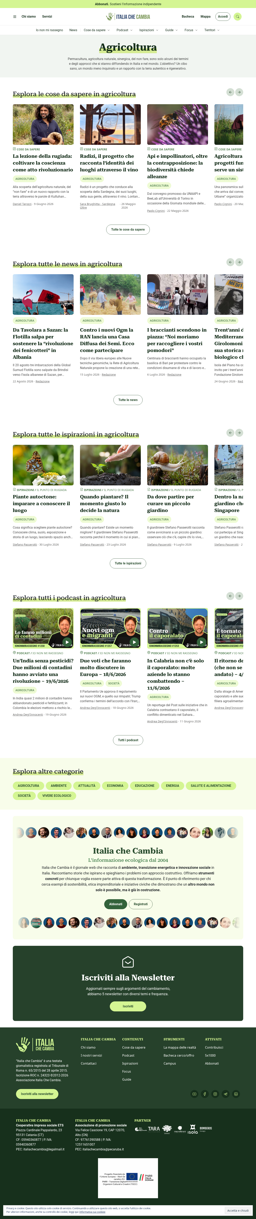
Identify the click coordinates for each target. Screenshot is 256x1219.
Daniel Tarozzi (22, 204)
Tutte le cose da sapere (128, 229)
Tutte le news (128, 400)
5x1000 (210, 1055)
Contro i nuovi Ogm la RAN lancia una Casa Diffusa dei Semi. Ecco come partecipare (107, 340)
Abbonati (115, 904)
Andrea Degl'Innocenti (28, 714)
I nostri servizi (91, 1055)
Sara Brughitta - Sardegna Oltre (97, 205)
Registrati (141, 904)
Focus (126, 1071)
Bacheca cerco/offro (179, 1055)
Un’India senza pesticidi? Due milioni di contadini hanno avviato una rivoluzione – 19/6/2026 (43, 671)
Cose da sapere (133, 1047)
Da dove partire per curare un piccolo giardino (170, 503)
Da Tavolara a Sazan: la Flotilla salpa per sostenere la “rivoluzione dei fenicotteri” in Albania (43, 343)
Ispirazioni (130, 1063)
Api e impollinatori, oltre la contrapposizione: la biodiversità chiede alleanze (177, 166)
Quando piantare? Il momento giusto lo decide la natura (104, 503)
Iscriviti (128, 1006)
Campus (170, 1063)
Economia (115, 786)
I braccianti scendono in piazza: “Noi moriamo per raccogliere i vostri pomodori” (177, 340)
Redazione (43, 381)
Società (24, 796)
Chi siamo (88, 1047)
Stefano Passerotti (25, 544)
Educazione (144, 786)
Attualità (86, 786)
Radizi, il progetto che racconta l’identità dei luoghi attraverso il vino (109, 163)
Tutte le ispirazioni (128, 563)
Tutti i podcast (128, 740)
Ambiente (59, 786)
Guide (126, 1079)
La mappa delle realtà (180, 1047)
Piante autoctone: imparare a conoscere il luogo (41, 503)
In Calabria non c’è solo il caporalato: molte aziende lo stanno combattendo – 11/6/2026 (175, 674)
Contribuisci (214, 1047)
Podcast (128, 1055)
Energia (172, 786)
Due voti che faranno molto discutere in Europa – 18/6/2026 (105, 667)
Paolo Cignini (156, 211)
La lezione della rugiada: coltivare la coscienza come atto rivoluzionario (43, 163)
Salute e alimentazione (211, 786)
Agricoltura (24, 178)
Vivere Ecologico (56, 796)
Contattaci (88, 1063)
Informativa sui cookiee (92, 1212)
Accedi (223, 16)
